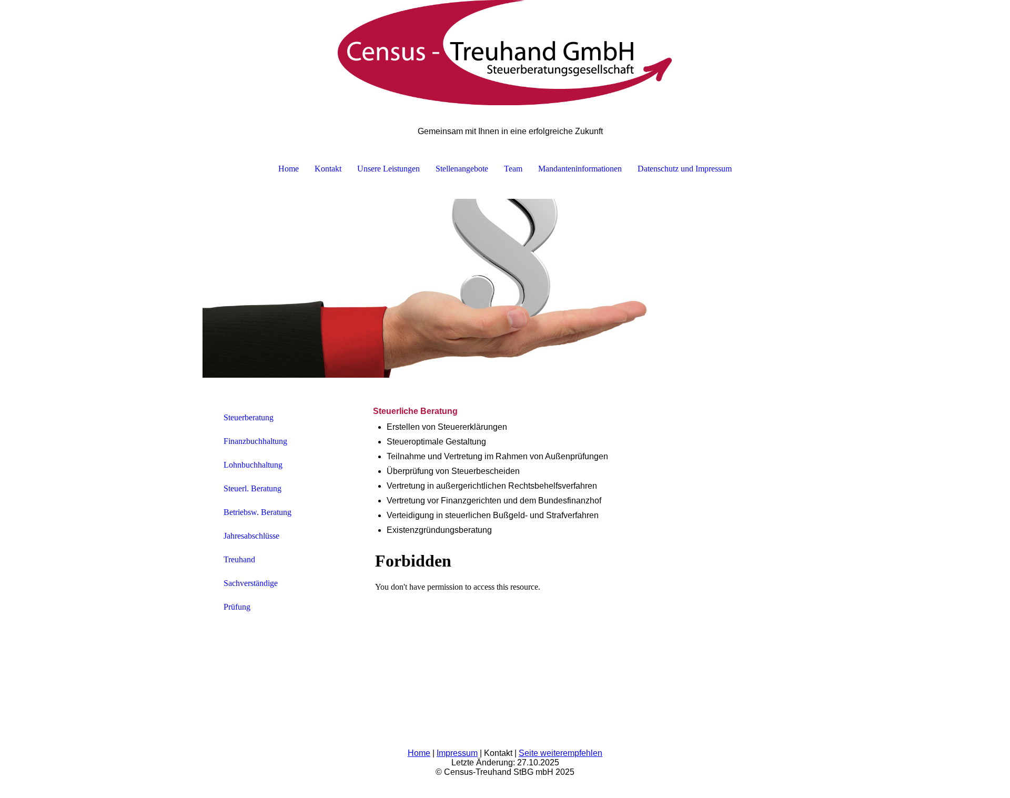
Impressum (457, 753)
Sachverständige (251, 583)
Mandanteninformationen (580, 168)
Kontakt (328, 168)
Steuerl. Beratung (252, 488)
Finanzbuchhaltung (255, 441)
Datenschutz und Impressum (685, 168)
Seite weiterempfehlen (560, 753)
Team (513, 168)
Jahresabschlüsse (251, 535)
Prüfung (237, 606)
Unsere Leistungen (388, 168)
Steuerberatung (249, 417)
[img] (505, 52)
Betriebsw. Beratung (257, 512)
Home (288, 168)
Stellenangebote (462, 168)
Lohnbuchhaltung (253, 464)
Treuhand (239, 559)
